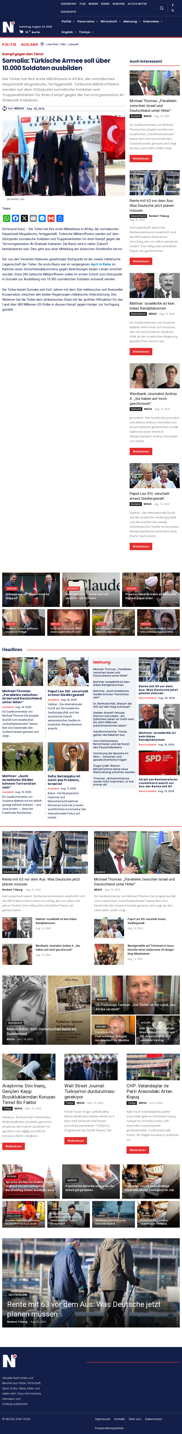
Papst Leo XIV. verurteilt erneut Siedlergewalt (68, 693)
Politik (9, 44)
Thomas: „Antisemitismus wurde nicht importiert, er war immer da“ (113, 781)
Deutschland (138, 215)
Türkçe (7, 1108)
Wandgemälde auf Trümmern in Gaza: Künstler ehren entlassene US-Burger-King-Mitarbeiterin (151, 949)
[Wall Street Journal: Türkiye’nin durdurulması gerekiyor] (91, 1067)
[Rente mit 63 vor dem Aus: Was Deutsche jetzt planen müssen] (155, 182)
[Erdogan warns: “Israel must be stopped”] (31, 590)
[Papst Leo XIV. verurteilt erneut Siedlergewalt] (155, 475)
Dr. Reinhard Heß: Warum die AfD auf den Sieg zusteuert (112, 705)
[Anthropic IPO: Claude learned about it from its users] (91, 590)
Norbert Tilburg (159, 215)
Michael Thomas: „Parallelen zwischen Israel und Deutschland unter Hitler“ (153, 106)
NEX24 (19, 108)
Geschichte (15, 1023)
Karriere (72, 1180)
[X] (172, 10)
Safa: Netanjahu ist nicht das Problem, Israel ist (64, 780)
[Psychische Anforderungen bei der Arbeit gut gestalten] (91, 1181)
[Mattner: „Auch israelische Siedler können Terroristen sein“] (22, 756)
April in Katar (101, 264)
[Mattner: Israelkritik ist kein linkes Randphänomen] (155, 285)
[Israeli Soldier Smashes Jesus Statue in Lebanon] (113, 622)
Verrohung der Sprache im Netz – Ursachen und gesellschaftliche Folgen (111, 756)
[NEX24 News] (9, 27)
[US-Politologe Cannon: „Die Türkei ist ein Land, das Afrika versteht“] (135, 995)
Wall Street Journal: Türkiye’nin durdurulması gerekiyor (89, 1091)
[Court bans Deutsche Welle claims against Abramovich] (68, 622)
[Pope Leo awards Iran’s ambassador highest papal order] (151, 590)
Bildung (11, 1176)
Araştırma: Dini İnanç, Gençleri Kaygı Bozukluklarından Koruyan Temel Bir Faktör (28, 1094)
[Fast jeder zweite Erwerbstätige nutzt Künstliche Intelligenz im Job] (151, 1181)
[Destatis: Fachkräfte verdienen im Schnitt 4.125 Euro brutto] (23, 1214)
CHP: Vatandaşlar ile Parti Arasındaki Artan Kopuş (149, 1091)
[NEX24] (5, 108)
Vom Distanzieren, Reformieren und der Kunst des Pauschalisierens (111, 744)
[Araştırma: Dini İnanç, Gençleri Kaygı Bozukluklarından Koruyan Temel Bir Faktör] (28, 1067)
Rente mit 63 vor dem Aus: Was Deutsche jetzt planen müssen (152, 205)
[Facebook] (172, 5)
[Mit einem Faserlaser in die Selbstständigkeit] (113, 1214)
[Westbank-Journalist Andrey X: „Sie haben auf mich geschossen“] (155, 375)
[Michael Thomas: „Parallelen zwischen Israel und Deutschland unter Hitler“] (155, 82)
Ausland (29, 44)
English (11, 588)
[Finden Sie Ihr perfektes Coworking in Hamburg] (158, 1214)
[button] (161, 8)
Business (72, 588)
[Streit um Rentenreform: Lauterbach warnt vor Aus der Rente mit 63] (159, 763)
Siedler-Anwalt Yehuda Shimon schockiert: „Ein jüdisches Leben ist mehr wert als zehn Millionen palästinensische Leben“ (113, 719)
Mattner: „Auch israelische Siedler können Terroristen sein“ (19, 781)
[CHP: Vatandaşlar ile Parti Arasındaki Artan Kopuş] (153, 1067)
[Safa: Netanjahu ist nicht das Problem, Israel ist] (68, 756)
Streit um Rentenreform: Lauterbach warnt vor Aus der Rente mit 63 (158, 782)
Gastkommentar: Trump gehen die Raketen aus (110, 733)
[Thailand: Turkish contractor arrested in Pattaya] (23, 622)
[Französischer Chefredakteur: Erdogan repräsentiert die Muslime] (113, 1030)
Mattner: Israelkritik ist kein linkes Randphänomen (111, 683)
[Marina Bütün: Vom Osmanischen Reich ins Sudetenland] (46, 1010)
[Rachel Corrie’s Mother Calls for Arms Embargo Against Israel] (158, 622)
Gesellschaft (14, 1216)
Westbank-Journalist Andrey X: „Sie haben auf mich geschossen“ (153, 398)
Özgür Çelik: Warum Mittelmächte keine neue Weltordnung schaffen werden (114, 769)
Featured (136, 409)
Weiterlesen (141, 158)
